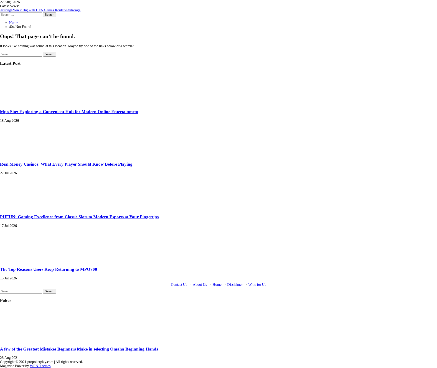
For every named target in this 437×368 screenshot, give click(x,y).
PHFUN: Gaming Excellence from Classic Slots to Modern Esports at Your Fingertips (79, 216)
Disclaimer (235, 284)
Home (217, 284)
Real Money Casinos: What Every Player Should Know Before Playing (66, 164)
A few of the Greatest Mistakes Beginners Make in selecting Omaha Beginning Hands (79, 349)
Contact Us (179, 284)
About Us (200, 284)
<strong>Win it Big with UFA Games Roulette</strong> (40, 10)
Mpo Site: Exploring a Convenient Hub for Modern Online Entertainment (69, 111)
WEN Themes (40, 366)
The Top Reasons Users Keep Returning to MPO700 (48, 269)
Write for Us (257, 284)
